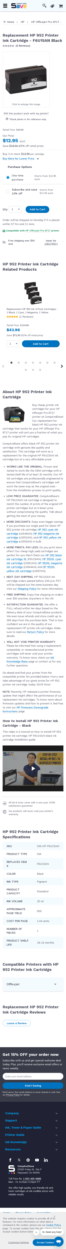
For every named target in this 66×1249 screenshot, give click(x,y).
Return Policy (35, 632)
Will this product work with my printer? (26, 113)
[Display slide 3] (25, 362)
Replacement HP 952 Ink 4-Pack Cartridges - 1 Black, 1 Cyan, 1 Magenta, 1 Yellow (32, 311)
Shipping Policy (27, 588)
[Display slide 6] (47, 362)
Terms (6, 1212)
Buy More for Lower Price (18, 158)
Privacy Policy (13, 1095)
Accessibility (44, 1212)
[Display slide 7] (54, 362)
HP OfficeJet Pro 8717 (37, 230)
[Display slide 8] (25, 370)
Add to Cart (41, 343)
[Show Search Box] (44, 5)
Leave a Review (17, 1023)
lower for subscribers (51, 242)
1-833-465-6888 (32, 1178)
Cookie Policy (53, 1225)
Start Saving (33, 1085)
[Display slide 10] (40, 370)
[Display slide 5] (40, 362)
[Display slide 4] (33, 362)
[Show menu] (5, 5)
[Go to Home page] (19, 6)
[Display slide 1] (11, 362)
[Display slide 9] (33, 370)
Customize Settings (18, 1242)
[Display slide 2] (18, 362)
